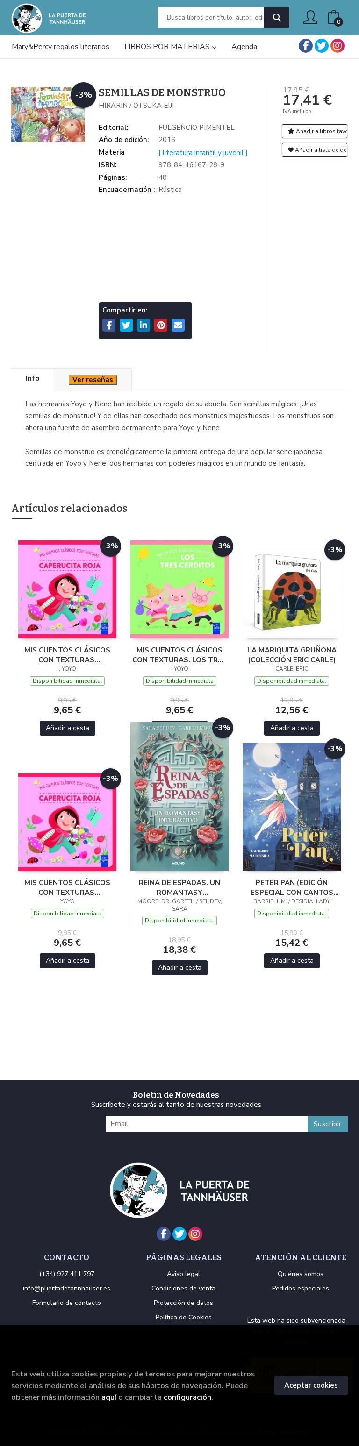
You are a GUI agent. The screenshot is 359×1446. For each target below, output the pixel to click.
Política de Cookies (184, 1317)
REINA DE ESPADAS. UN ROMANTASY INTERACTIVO (179, 887)
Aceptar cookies (311, 1385)
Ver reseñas (92, 379)
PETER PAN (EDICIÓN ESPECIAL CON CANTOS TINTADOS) (292, 887)
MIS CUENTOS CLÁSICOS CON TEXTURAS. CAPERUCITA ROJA (67, 654)
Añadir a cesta (67, 727)
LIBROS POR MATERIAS (168, 47)
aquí (108, 1397)
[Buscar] (276, 17)
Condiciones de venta (183, 1288)
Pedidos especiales (300, 1288)
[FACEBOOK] (306, 46)
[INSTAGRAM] (337, 46)
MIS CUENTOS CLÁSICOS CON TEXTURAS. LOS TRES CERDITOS (179, 654)
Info (32, 378)
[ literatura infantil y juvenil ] (203, 152)
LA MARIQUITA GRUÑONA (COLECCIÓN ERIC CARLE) (292, 654)
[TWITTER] (322, 46)
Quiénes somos (300, 1273)
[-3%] (67, 589)
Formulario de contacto (66, 1302)
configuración (187, 1397)
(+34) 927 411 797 (66, 1273)
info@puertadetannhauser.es (66, 1288)
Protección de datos (183, 1302)
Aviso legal (183, 1273)
